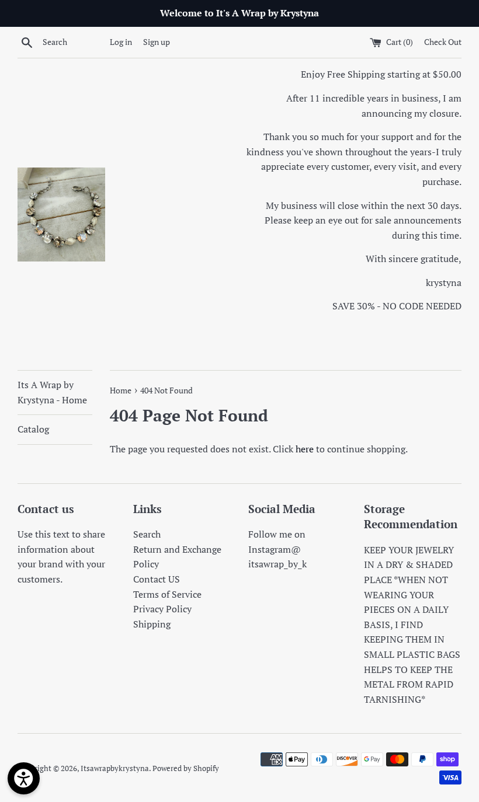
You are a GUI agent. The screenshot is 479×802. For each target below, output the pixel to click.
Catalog (33, 429)
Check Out (442, 41)
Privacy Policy (162, 608)
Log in (121, 41)
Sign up (156, 41)
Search (147, 534)
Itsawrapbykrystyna (115, 768)
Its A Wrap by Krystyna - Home (52, 392)
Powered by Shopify (185, 768)
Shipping (152, 624)
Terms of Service (167, 594)
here (305, 448)
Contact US (156, 579)
